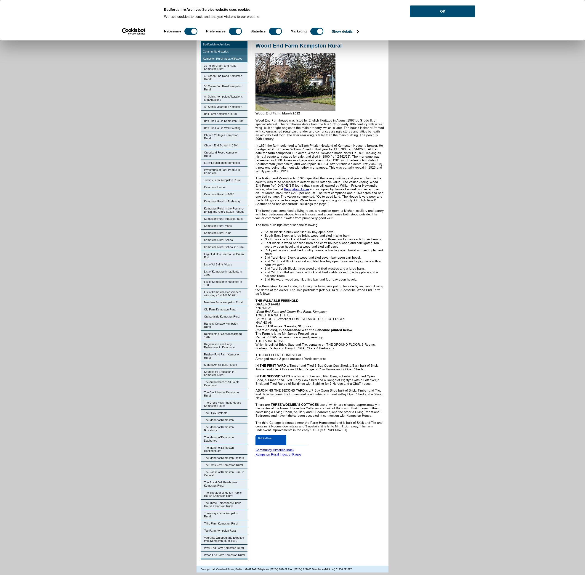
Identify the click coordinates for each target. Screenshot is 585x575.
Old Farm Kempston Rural (220, 309)
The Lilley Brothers (215, 413)
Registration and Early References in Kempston (219, 346)
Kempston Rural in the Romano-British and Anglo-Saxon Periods (224, 210)
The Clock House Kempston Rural (221, 394)
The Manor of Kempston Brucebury (219, 429)
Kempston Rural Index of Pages (222, 58)
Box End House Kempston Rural (224, 121)
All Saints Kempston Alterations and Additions (223, 98)
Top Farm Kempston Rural (220, 530)
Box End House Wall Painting (222, 128)
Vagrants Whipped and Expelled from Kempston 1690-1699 (224, 539)
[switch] (235, 31)
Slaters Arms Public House (220, 364)
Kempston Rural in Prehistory (222, 201)
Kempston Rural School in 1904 (224, 247)
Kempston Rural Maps (218, 226)
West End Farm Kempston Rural (224, 548)
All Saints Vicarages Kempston (223, 107)
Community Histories (216, 51)
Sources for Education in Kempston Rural (219, 373)
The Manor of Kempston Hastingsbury (219, 449)
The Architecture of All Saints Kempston (221, 384)
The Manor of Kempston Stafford (224, 458)
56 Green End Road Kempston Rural (223, 88)
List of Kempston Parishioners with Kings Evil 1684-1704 (222, 294)
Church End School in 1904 (221, 145)
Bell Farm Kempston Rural (220, 114)
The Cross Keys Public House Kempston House (222, 404)
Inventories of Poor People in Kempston (222, 171)
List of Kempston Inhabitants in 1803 (223, 273)
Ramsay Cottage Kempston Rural (221, 325)
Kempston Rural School (219, 240)
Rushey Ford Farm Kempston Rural (222, 356)
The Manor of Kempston (219, 420)
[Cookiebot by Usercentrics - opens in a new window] (134, 31)
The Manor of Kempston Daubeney (219, 439)
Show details (342, 31)
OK (442, 11)
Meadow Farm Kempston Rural (223, 302)
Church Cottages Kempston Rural (221, 137)
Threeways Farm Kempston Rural (221, 515)
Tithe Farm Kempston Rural (221, 523)
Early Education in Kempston (222, 162)
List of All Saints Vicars (218, 264)
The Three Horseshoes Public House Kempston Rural (222, 504)
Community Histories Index (274, 450)
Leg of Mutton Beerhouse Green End (224, 256)
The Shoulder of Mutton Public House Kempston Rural (223, 494)
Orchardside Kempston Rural (222, 316)
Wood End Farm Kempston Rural (224, 555)
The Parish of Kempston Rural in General (224, 474)
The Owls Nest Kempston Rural (223, 465)
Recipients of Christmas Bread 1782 (223, 335)
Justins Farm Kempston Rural (222, 180)
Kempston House (215, 187)
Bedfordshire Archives (216, 44)
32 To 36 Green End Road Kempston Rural (220, 67)
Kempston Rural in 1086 (219, 194)
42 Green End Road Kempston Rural (223, 77)
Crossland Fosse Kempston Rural (221, 154)
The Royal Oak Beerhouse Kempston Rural (220, 484)
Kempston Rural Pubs (217, 233)
